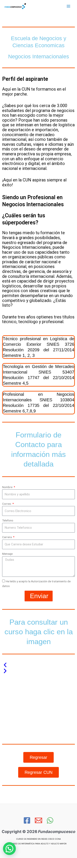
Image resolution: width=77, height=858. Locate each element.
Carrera (7, 537)
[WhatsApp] (50, 820)
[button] (38, 665)
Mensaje (7, 553)
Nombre (7, 487)
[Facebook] (27, 820)
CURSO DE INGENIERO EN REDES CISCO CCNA (38, 839)
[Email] (38, 820)
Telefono (7, 520)
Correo (7, 503)
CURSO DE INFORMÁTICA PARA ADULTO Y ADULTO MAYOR (38, 843)
